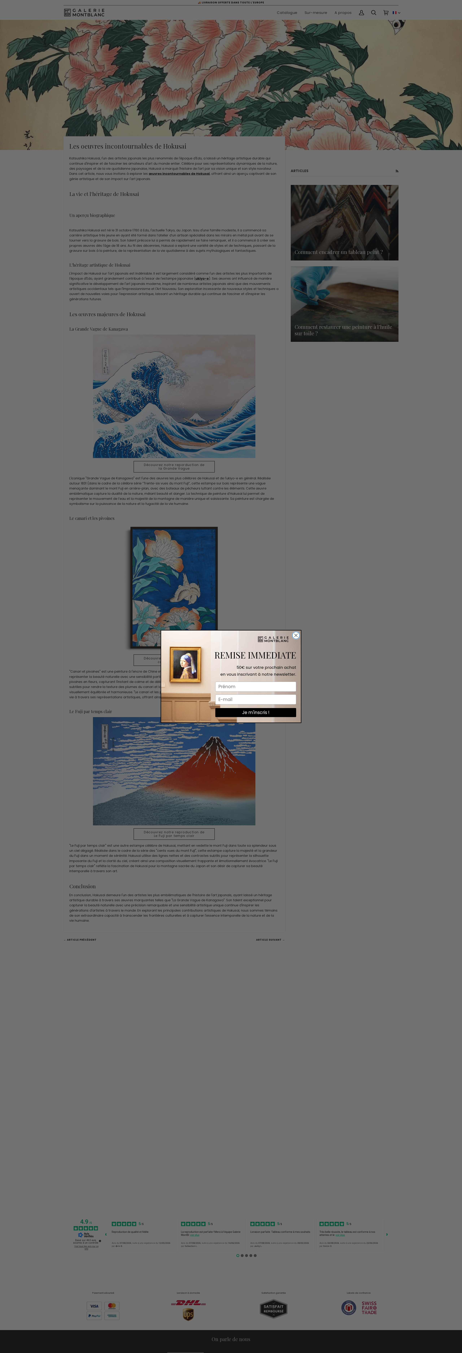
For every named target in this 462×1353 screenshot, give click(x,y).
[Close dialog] (296, 635)
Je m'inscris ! (255, 712)
